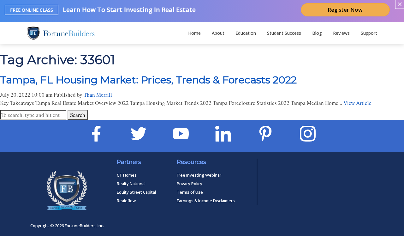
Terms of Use (190, 192)
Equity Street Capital (136, 192)
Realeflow (126, 200)
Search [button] (77, 114)
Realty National (131, 183)
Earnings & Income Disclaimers (206, 200)
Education (245, 33)
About (218, 33)
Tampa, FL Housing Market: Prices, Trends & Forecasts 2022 (148, 80)
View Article (357, 102)
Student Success (284, 33)
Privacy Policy (189, 183)
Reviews (341, 33)
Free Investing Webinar (199, 175)
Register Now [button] (345, 9)
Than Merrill (98, 94)
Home (194, 33)
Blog (317, 33)
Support (369, 33)
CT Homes (127, 175)
